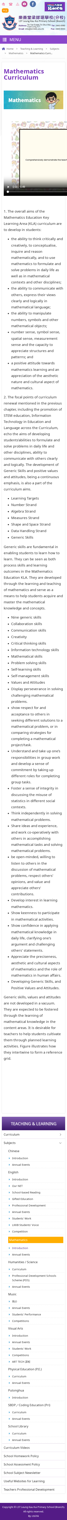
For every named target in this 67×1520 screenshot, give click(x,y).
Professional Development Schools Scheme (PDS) (34, 1278)
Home (4, 4)
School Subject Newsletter (22, 1473)
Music (12, 1294)
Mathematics (16, 53)
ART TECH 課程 (21, 1361)
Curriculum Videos (17, 1448)
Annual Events (21, 1164)
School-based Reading (26, 1192)
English (13, 1172)
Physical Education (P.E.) (25, 1369)
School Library (18, 1426)
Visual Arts (15, 1328)
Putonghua (16, 1390)
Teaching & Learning (31, 48)
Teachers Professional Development (29, 1489)
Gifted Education (22, 1199)
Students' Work (21, 1218)
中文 (5, 10)
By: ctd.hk (33, 1516)
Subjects (54, 48)
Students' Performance (26, 1314)
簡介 (14, 1301)
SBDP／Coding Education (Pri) (29, 1405)
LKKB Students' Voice (25, 1225)
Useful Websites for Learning (24, 1481)
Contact (11, 4)
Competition (20, 1231)
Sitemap (18, 4)
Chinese (13, 1151)
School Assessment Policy (22, 1464)
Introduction (20, 1158)
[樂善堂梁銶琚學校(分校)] (33, 29)
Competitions (20, 1321)
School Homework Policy (21, 1456)
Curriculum (12, 1134)
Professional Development (29, 1205)
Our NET (17, 1186)
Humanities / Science (23, 1262)
